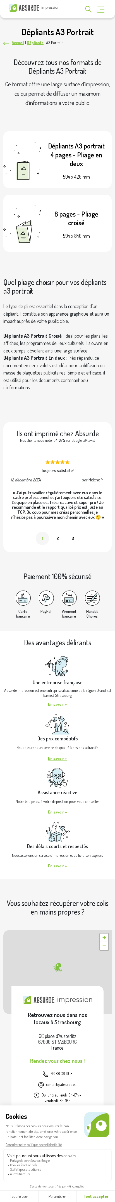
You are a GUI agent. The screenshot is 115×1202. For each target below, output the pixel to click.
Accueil (18, 42)
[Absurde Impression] (35, 8)
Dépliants (35, 42)
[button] (57, 967)
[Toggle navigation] (101, 9)
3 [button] (72, 538)
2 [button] (57, 538)
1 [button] (42, 538)
